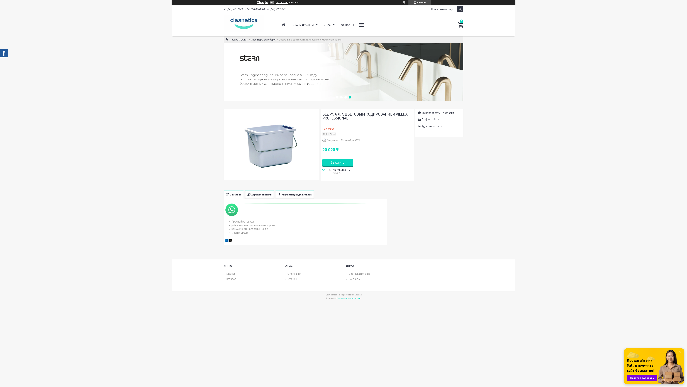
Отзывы (292, 279)
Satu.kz (358, 294)
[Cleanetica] (249, 23)
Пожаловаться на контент (349, 298)
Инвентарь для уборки (263, 39)
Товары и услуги (302, 25)
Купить (339, 162)
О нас (327, 25)
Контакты (347, 25)
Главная (283, 24)
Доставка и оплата (360, 273)
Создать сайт (282, 2)
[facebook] (226, 241)
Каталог (231, 279)
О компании (294, 273)
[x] (230, 241)
